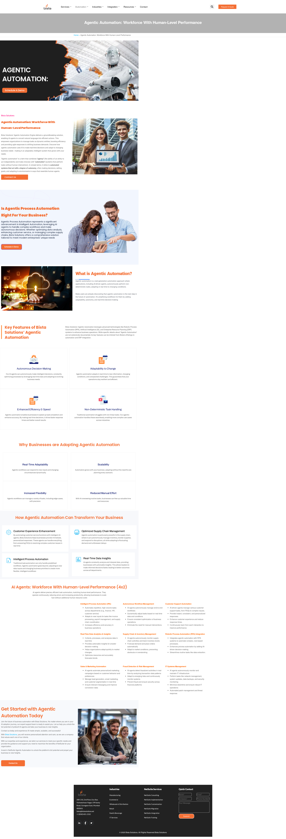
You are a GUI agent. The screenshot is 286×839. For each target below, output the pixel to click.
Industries (97, 6)
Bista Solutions (11, 734)
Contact (143, 6)
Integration (112, 6)
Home (76, 35)
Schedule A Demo (11, 247)
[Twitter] (91, 823)
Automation (80, 6)
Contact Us (10, 177)
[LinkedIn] (79, 823)
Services (65, 6)
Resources (129, 6)
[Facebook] (85, 823)
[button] (212, 6)
